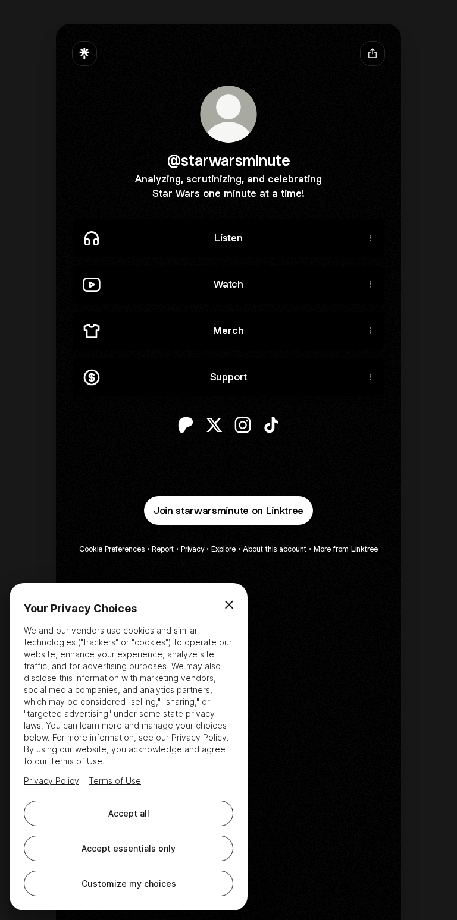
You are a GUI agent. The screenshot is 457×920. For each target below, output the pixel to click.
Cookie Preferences (112, 549)
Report (163, 549)
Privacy (192, 549)
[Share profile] (372, 53)
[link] (185, 425)
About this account (274, 549)
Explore (223, 549)
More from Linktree (346, 549)
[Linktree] (84, 53)
